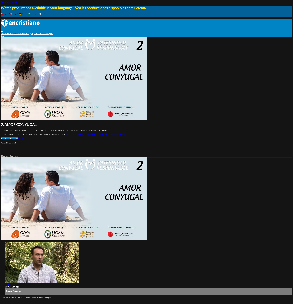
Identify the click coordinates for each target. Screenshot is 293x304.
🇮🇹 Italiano (43, 14)
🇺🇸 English (14, 14)
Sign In (3, 36)
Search (4, 34)
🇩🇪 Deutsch (23, 14)
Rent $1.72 (5, 138)
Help (3, 298)
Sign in (50, 34)
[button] (2, 31)
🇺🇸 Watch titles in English (23, 34)
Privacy (13, 298)
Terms (7, 298)
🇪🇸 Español (5, 14)
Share (20, 138)
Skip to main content (9, 2)
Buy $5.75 (14, 138)
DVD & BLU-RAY (40, 34)
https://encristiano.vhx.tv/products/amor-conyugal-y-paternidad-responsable (96, 134)
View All (10, 34)
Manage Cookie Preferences (35, 298)
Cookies (20, 298)
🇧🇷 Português (33, 14)
